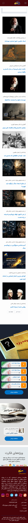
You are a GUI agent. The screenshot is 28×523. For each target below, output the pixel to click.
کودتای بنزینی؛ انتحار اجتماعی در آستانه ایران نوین (14, 277)
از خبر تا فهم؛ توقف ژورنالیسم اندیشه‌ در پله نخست (15, 215)
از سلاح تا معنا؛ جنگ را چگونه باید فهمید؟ (16, 185)
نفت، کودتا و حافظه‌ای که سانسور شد (15, 156)
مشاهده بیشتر (14, 392)
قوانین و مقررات (23, 511)
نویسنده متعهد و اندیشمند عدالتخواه (15, 100)
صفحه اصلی (24, 502)
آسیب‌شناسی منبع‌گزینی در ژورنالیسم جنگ (15, 246)
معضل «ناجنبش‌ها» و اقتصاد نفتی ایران (14, 128)
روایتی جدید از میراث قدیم (18, 307)
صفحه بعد (11, 312)
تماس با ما (24, 505)
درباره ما (25, 508)
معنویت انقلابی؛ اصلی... (11, 433)
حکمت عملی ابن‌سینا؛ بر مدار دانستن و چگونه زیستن (14, 70)
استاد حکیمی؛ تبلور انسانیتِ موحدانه (15, 41)
